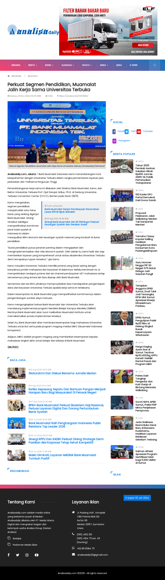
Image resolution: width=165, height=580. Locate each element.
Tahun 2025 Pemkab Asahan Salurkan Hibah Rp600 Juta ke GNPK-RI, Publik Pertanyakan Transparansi (145, 174)
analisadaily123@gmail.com (92, 554)
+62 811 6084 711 (85, 548)
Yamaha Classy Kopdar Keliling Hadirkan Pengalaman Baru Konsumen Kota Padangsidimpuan (146, 243)
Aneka (103, 65)
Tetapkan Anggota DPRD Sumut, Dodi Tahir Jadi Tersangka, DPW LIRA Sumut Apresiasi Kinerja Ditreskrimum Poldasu (146, 296)
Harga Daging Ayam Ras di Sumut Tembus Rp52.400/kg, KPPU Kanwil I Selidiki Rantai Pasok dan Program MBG (146, 355)
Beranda (16, 65)
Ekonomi (33, 76)
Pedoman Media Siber (25, 544)
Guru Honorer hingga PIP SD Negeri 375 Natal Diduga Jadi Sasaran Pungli (145, 268)
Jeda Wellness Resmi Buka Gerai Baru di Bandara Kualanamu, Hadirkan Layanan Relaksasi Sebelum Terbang (146, 430)
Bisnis (48, 65)
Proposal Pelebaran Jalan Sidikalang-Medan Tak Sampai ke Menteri (146, 218)
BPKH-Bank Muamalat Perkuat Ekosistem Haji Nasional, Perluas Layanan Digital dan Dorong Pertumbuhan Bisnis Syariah (66, 408)
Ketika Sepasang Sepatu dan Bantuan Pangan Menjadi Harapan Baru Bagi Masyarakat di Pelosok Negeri (67, 390)
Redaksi (17, 538)
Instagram (120, 140)
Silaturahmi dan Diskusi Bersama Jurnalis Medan (62, 373)
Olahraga (67, 65)
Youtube (144, 131)
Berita (32, 65)
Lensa (119, 65)
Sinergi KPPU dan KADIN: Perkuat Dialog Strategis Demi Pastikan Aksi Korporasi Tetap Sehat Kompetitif (66, 440)
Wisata (86, 65)
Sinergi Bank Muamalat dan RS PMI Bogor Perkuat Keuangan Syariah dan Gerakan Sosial (72, 223)
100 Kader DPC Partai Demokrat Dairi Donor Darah (146, 197)
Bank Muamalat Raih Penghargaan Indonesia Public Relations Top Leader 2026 (65, 424)
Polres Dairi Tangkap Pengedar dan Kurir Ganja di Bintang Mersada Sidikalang (146, 383)
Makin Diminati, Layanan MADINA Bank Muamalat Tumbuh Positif (62, 456)
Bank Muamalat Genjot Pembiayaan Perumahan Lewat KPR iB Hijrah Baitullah (72, 211)
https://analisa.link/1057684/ (73, 95)
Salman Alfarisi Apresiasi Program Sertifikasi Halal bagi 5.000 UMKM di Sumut (146, 456)
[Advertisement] (134, 94)
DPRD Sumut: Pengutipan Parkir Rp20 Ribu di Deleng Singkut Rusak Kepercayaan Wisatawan (146, 326)
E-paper (133, 65)
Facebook (120, 131)
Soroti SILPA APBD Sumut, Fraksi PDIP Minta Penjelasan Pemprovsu (146, 406)
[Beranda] (33, 29)
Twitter (132, 131)
